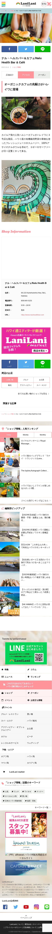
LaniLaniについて (16, 924)
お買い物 (10, 380)
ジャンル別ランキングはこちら (34, 500)
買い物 (30, 714)
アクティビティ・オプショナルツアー (12, 728)
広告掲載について (30, 927)
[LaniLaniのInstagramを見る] (36, 907)
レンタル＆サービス (10, 743)
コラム (33, 669)
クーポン (34, 693)
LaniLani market (17, 772)
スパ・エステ (42, 385)
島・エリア (9, 750)
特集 (7, 669)
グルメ (25, 380)
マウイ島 (5, 763)
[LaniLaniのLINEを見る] (47, 907)
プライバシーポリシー (13, 927)
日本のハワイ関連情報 (13, 801)
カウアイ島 (32, 763)
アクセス (26, 75)
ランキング (35, 677)
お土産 (41, 380)
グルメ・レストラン (10, 714)
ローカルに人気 (11, 796)
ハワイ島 (31, 756)
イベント (8, 700)
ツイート (26, 49)
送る (42, 49)
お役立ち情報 (36, 700)
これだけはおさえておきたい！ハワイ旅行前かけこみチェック (20, 684)
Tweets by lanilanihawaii (14, 639)
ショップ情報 (10, 10)
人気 (6, 792)
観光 (10, 385)
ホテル (4, 736)
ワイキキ (27, 792)
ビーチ (30, 736)
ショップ (8, 693)
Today (8, 435)
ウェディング (33, 743)
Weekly (25, 435)
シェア (9, 49)
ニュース (8, 677)
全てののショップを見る (32, 393)
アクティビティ (26, 385)
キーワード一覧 (41, 807)
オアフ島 (5, 756)
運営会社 (28, 924)
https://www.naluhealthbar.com (32, 315)
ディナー (40, 792)
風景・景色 (31, 801)
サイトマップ (38, 924)
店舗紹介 (10, 75)
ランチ (16, 792)
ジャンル (8, 707)
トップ (3, 10)
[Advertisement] (26, 623)
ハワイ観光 (32, 721)
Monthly (43, 435)
